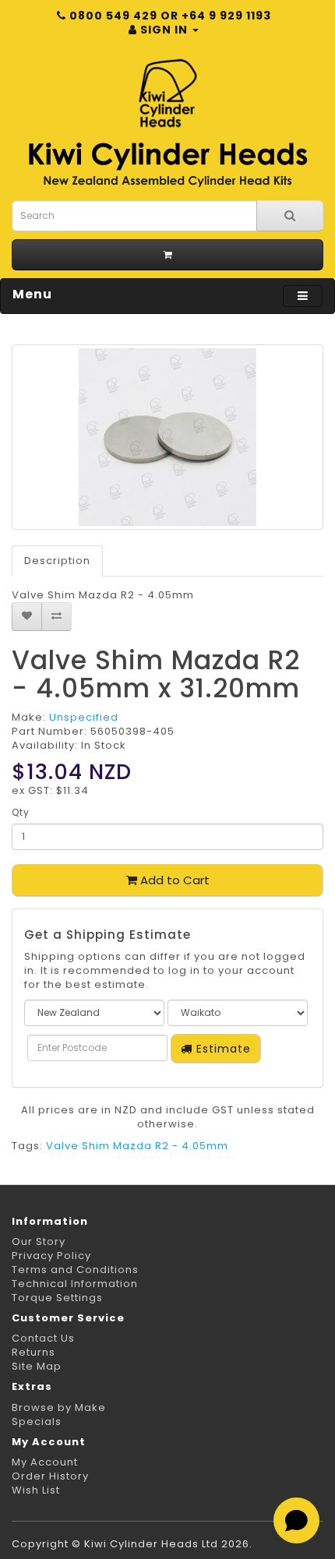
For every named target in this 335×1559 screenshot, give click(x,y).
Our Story (38, 1241)
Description (57, 560)
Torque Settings (57, 1297)
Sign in (164, 29)
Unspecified (83, 717)
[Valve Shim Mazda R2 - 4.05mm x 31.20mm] (167, 437)
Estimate (221, 1048)
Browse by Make (59, 1407)
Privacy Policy (51, 1255)
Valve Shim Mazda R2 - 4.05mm (137, 1145)
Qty (21, 812)
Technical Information (75, 1283)
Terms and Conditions (75, 1269)
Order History (50, 1476)
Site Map (37, 1366)
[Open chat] (296, 1520)
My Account (45, 1462)
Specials (37, 1421)
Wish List (36, 1490)
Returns (33, 1352)
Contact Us (43, 1338)
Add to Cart (173, 880)
